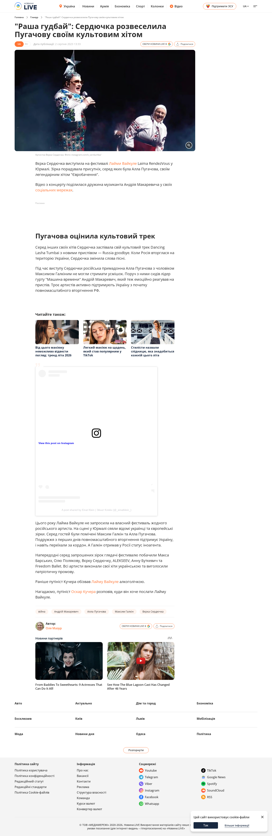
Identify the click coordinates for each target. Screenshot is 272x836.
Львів (140, 719)
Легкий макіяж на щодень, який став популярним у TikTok (104, 351)
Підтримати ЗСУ (222, 6)
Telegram (151, 777)
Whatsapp (152, 804)
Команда (83, 798)
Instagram (152, 790)
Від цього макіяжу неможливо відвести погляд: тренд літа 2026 (53, 351)
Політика (204, 734)
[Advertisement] (102, 214)
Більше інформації (237, 825)
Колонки (157, 6)
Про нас (82, 770)
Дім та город (146, 703)
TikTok (211, 770)
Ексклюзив (23, 719)
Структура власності (91, 792)
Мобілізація (206, 719)
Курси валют (86, 803)
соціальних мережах (53, 190)
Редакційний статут (29, 781)
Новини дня (84, 734)
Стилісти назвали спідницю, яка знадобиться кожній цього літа (152, 351)
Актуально (83, 703)
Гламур (34, 17)
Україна (69, 6)
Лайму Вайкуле (105, 581)
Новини (88, 6)
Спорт (140, 6)
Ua (244, 6)
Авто (18, 703)
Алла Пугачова (96, 611)
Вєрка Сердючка (153, 611)
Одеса (140, 734)
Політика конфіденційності (34, 776)
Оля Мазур (54, 628)
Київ (78, 719)
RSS (209, 797)
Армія (104, 6)
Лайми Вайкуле (123, 163)
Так (205, 825)
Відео (178, 6)
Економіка (122, 6)
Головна (19, 17)
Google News (216, 777)
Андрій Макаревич (66, 611)
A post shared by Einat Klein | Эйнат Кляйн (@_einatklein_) (96, 509)
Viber (148, 784)
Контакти (84, 781)
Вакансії (82, 776)
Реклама (83, 787)
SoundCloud (215, 790)
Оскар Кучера (83, 591)
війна (41, 611)
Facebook (151, 797)
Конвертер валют (89, 809)
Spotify (212, 784)
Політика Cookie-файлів (32, 792)
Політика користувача (31, 770)
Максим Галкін (124, 611)
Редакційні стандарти (31, 787)
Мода (19, 734)
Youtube (151, 770)
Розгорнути (136, 750)
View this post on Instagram (56, 443)
